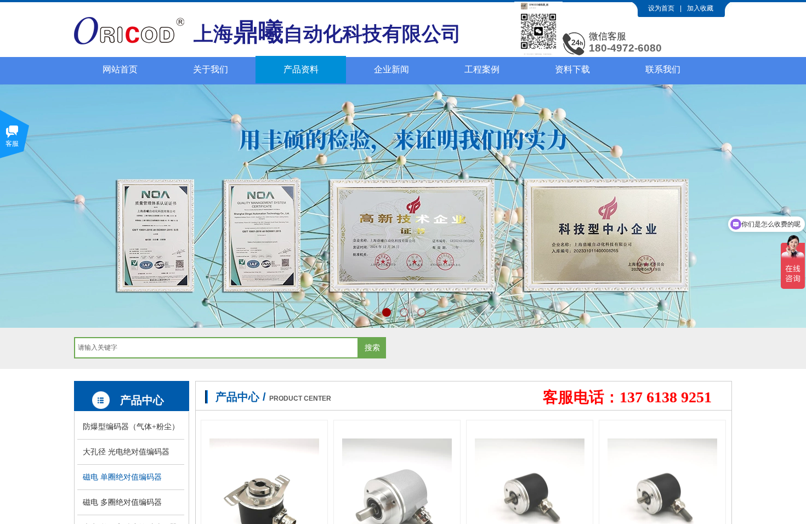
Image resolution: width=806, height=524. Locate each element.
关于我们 (210, 69)
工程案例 (482, 69)
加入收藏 (700, 8)
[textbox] (216, 347)
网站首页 (120, 69)
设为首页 (661, 8)
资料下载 (572, 69)
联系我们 (662, 69)
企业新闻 (391, 69)
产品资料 (301, 69)
